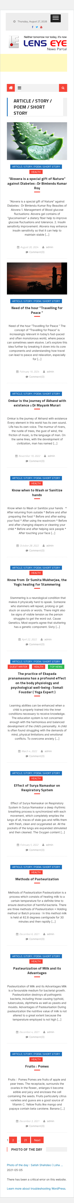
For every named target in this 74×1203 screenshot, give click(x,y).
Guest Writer (18, 666)
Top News (56, 666)
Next (37, 1140)
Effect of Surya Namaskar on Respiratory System (37, 787)
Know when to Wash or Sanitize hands (37, 492)
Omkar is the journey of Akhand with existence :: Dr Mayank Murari (37, 403)
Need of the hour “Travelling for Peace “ (37, 310)
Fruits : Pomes (37, 1066)
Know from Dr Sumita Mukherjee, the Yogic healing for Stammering (37, 582)
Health (36, 171)
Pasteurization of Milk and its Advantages (37, 970)
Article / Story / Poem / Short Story (36, 166)
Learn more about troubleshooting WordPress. (36, 1188)
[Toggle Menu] (55, 18)
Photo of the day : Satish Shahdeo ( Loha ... (35, 1165)
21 (25, 1140)
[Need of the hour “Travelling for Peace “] (37, 278)
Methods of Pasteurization (37, 879)
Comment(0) (37, 252)
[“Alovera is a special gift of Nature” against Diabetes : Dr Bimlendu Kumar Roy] (37, 141)
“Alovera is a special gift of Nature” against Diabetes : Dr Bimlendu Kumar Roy (37, 183)
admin (49, 247)
